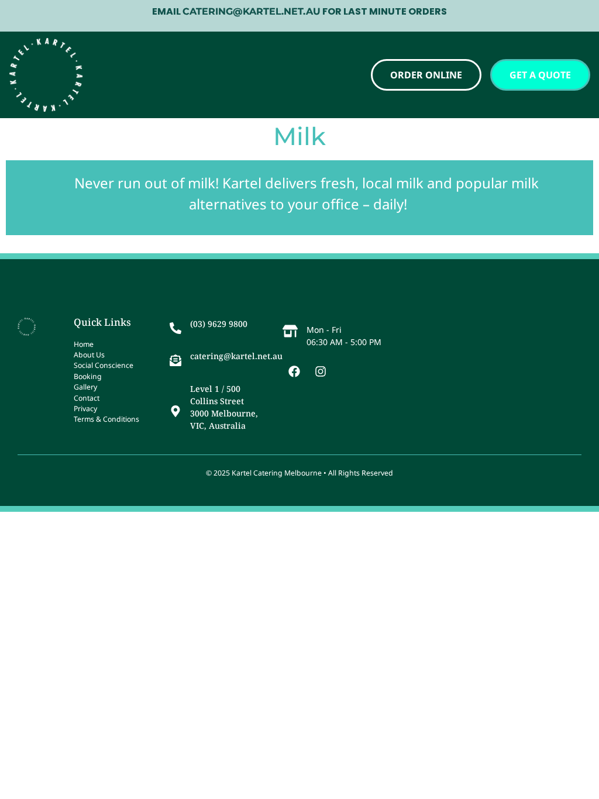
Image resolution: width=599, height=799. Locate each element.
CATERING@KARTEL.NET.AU (252, 11)
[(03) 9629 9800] (175, 328)
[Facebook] (294, 371)
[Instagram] (320, 371)
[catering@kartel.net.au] (175, 360)
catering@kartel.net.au (236, 355)
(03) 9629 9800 (218, 323)
